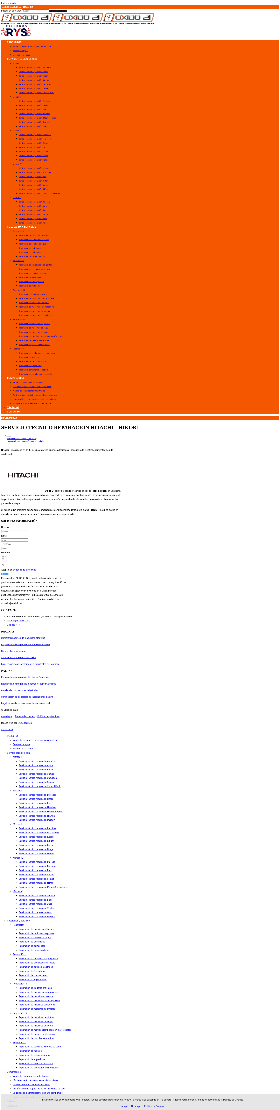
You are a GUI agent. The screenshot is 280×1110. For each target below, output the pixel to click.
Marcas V (17, 891)
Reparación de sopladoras (32, 1059)
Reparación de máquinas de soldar (36, 1025)
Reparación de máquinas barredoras (37, 1004)
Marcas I (17, 757)
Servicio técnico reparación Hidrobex (37, 807)
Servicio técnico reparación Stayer (36, 878)
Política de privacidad (48, 716)
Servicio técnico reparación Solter (36, 874)
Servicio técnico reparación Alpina (36, 765)
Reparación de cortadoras (32, 941)
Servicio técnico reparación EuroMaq (37, 794)
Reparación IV (20, 1013)
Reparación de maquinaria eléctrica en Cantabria (25, 644)
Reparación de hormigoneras (33, 975)
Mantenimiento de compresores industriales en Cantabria (30, 664)
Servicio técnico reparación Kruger (36, 841)
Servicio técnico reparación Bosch (36, 769)
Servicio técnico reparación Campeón (38, 778)
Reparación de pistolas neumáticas (36, 1038)
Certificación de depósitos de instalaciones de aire (27, 696)
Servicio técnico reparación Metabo (37, 862)
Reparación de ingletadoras (33, 979)
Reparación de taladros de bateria (36, 1063)
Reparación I (19, 925)
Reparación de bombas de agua (35, 937)
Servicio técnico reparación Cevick (36, 782)
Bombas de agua (21, 744)
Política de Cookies (154, 1106)
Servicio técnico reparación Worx (35, 912)
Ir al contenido (8, 3)
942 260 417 (28, 7)
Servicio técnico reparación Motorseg (38, 866)
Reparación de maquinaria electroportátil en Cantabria (28, 683)
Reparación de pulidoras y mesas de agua (40, 1046)
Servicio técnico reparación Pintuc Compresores (43, 887)
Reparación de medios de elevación (37, 1034)
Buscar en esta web (11, 10)
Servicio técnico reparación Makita (36, 853)
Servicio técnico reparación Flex (35, 803)
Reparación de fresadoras (32, 971)
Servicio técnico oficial (18, 752)
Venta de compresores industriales (31, 1076)
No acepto (136, 1106)
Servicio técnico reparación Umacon (37, 895)
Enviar (5, 574)
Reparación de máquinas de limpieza (37, 1009)
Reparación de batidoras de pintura (36, 933)
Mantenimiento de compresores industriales (35, 1080)
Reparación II (19, 954)
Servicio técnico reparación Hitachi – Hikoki (25, 441)
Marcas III (18, 824)
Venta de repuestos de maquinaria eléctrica (35, 740)
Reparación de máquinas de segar (36, 1021)
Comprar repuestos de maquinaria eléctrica (23, 638)
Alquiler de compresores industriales (19, 690)
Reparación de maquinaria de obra (36, 996)
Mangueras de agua (23, 748)
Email (4, 535)
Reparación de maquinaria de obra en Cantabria (25, 677)
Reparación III (20, 983)
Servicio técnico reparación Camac (36, 773)
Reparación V (19, 1042)
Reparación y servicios (18, 920)
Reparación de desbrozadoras (34, 950)
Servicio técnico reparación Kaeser (36, 836)
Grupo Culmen (25, 723)
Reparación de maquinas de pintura (36, 1017)
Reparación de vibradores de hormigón (38, 1067)
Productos (12, 736)
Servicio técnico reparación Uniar (35, 904)
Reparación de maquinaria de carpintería (39, 992)
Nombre (5, 527)
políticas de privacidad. (24, 569)
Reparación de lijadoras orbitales (35, 988)
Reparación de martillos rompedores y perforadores (45, 1029)
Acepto (125, 1106)
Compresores (14, 1071)
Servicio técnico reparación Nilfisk (36, 883)
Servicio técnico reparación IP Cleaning (39, 832)
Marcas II (17, 790)
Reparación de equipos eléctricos (36, 967)
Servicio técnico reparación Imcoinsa (37, 828)
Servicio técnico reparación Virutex (36, 908)
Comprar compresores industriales (18, 657)
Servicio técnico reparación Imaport (37, 820)
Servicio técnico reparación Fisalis (36, 799)
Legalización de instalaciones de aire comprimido (26, 703)
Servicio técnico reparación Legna (36, 845)
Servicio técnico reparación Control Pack (40, 786)
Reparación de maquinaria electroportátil (39, 1000)
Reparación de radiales (30, 1050)
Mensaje (5, 552)
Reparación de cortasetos (32, 946)
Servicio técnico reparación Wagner (37, 916)
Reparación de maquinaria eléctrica (36, 929)
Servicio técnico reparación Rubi (35, 870)
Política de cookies (25, 716)
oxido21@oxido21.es (11, 7)
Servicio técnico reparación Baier (35, 899)
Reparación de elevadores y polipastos (38, 958)
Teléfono (6, 544)
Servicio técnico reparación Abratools (38, 761)
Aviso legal (6, 716)
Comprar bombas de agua (14, 651)
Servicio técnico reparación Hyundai (37, 815)
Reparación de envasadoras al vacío (37, 962)
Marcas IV (18, 857)
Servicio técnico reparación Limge (36, 849)
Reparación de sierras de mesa (34, 1055)
